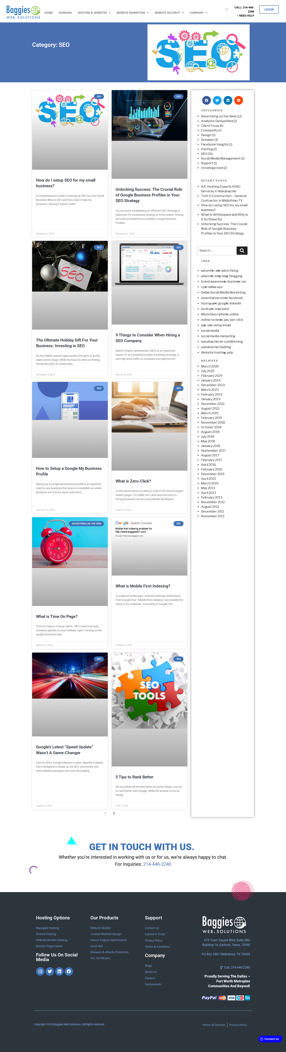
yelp (230, 352)
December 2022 (213, 404)
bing (217, 276)
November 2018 (213, 422)
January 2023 (210, 399)
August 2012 (210, 507)
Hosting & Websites (92, 12)
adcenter (208, 270)
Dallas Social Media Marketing (223, 292)
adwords (207, 276)
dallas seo (215, 287)
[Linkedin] (59, 971)
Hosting (207, 149)
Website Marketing (131, 12)
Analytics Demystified (217, 121)
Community (209, 130)
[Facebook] (69, 971)
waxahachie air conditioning (222, 341)
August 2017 (210, 455)
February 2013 (211, 497)
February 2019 (211, 418)
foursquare (209, 303)
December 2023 (213, 385)
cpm (204, 287)
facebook (236, 298)
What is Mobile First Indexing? (143, 586)
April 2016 (208, 465)
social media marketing (218, 336)
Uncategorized (212, 168)
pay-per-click (233, 320)
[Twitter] (50, 971)
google (223, 303)
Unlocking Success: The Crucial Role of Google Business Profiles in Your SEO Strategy (149, 195)
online (234, 314)
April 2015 (208, 479)
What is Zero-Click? (133, 481)
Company (197, 12)
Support (207, 163)
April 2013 (208, 493)
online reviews (212, 320)
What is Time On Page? (56, 616)
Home (48, 12)
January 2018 (210, 446)
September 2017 (213, 450)
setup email (222, 325)
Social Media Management (220, 158)
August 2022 (210, 408)
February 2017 (211, 460)
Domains (65, 12)
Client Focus (210, 126)
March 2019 (209, 413)
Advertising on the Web (218, 116)
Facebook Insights (215, 144)
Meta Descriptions (215, 314)
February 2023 (211, 394)
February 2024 (212, 376)
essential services (214, 298)
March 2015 (209, 483)
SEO (204, 154)
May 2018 (208, 441)
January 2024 (211, 380)
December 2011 (212, 511)
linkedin (235, 303)
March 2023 (210, 390)
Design (206, 135)
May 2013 (208, 488)
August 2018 (210, 432)
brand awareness (214, 281)
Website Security (167, 12)
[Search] (242, 251)
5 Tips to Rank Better (135, 777)
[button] (206, 100)
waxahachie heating (216, 347)
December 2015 (213, 474)
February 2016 (211, 469)
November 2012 (213, 502)
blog (225, 276)
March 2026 (210, 366)
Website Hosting (213, 352)
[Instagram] (40, 971)
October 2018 (211, 427)
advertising (229, 270)
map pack (222, 309)
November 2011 (213, 516)
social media (210, 331)
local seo (207, 309)
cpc (244, 281)
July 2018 (207, 436)
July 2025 (207, 371)
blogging (235, 276)
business (233, 281)
